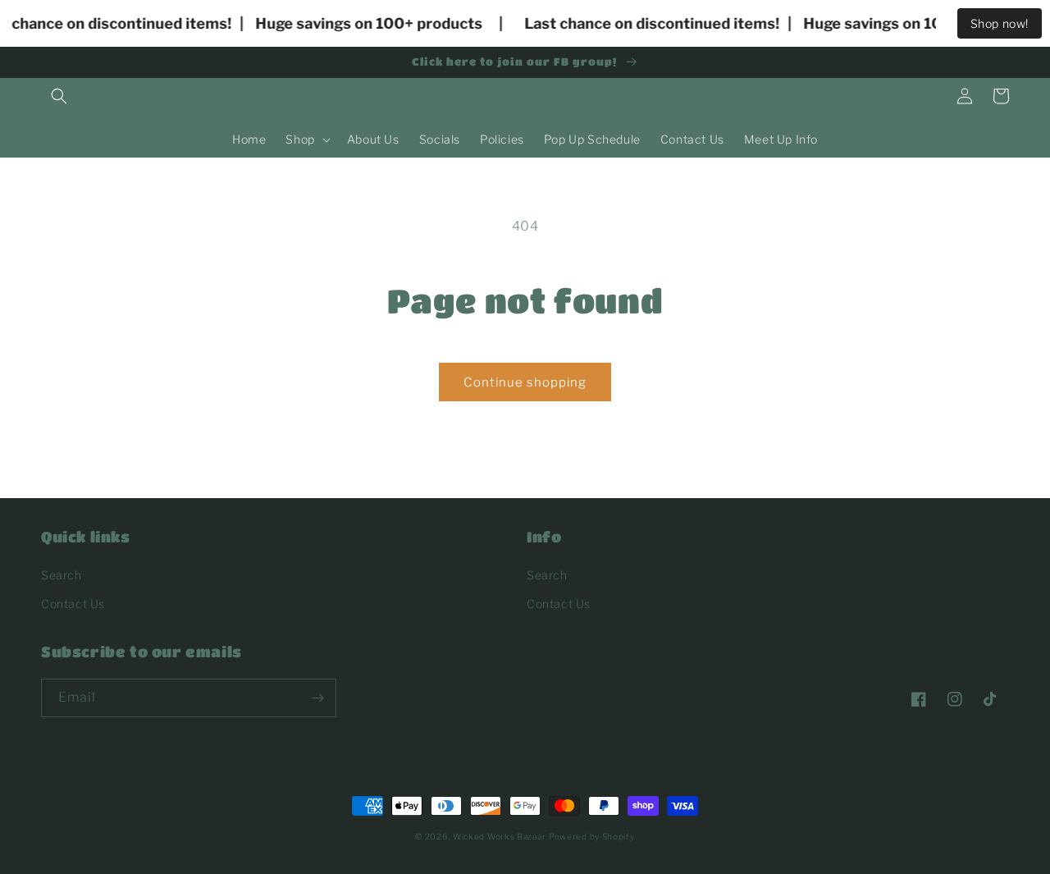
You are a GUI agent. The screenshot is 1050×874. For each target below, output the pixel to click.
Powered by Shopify (592, 836)
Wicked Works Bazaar (499, 836)
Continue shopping (525, 382)
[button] (59, 96)
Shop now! (999, 23)
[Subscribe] (317, 698)
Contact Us (73, 604)
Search (61, 575)
